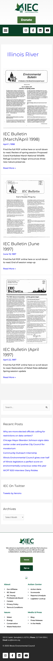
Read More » (9, 167)
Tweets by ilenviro (12, 493)
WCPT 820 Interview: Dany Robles (20, 470)
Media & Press (35, 612)
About (7, 584)
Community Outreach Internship (20, 453)
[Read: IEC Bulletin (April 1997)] (26, 310)
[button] (5, 30)
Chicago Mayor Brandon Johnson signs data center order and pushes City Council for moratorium (26, 444)
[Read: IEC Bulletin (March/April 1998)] (26, 98)
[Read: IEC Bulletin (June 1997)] (26, 207)
